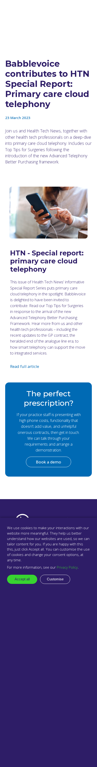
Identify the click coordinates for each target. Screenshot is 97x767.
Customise (55, 579)
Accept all (22, 579)
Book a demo (48, 462)
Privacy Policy (67, 567)
